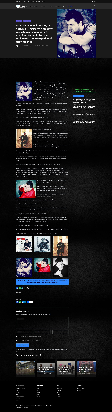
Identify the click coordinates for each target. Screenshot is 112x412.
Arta (51, 6)
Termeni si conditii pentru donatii (31, 405)
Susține (21, 405)
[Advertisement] (56, 67)
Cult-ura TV (70, 6)
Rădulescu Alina (77, 126)
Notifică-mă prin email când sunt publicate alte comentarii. (30, 336)
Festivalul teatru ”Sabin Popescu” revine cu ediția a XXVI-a (86, 369)
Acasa (17, 405)
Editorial (18, 390)
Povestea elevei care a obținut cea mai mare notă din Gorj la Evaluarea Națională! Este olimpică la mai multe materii (84, 114)
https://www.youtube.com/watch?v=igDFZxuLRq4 (44, 233)
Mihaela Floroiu (77, 104)
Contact (43, 1)
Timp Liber (57, 6)
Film (37, 390)
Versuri (38, 396)
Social (17, 400)
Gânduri (17, 392)
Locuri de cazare (81, 388)
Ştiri (64, 6)
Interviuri (19, 21)
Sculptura (59, 396)
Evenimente (44, 6)
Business (79, 390)
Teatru (38, 394)
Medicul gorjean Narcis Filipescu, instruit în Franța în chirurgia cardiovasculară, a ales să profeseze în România (84, 101)
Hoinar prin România (20, 388)
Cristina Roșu (76, 111)
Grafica (58, 392)
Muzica (38, 392)
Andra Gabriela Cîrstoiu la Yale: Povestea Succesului (45, 369)
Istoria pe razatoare (20, 396)
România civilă (34, 6)
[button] (24, 244)
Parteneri (38, 1)
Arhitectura (59, 388)
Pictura (58, 394)
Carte (38, 388)
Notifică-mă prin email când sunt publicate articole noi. (29, 340)
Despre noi (26, 1)
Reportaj (18, 398)
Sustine (32, 1)
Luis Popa (24, 375)
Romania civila (26, 21)
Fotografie (59, 390)
